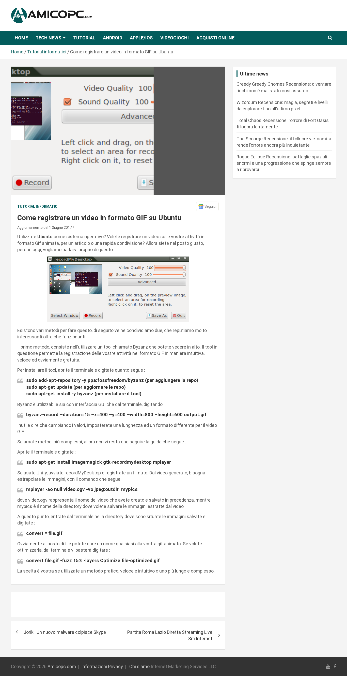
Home (21, 37)
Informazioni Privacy (102, 666)
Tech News (48, 37)
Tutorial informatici (37, 206)
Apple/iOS (141, 37)
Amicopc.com (62, 666)
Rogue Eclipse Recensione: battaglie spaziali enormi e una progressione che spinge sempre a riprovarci (283, 163)
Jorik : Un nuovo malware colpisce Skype (65, 632)
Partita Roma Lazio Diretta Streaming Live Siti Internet (169, 635)
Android (112, 37)
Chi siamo (139, 666)
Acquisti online (215, 37)
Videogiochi (174, 37)
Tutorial (84, 37)
